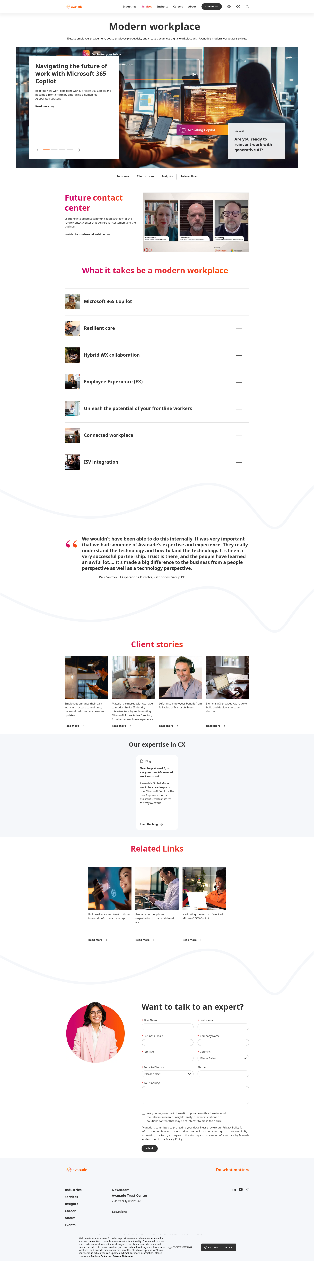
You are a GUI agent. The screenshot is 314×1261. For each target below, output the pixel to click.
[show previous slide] (37, 150)
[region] (157, 1247)
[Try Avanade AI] (238, 6)
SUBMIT (150, 1148)
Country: (204, 1051)
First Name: (150, 1020)
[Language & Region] (231, 6)
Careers (178, 6)
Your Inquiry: (151, 1083)
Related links (189, 176)
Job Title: (148, 1051)
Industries (129, 6)
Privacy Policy (231, 1127)
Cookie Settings (182, 1247)
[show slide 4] (70, 149)
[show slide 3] (62, 149)
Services (146, 6)
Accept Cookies (220, 1247)
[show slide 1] (46, 149)
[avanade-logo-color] (74, 6)
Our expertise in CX (157, 744)
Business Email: (152, 1036)
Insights (162, 6)
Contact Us (211, 6)
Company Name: (209, 1036)
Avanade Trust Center (129, 1195)
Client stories (145, 176)
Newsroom (121, 1190)
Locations (119, 1211)
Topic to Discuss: (153, 1067)
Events (70, 1225)
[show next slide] (79, 150)
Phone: (202, 1067)
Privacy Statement (123, 1256)
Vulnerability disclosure (126, 1201)
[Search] (247, 6)
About (192, 6)
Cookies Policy (99, 1256)
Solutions (123, 176)
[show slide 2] (54, 149)
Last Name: (206, 1020)
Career (70, 1211)
